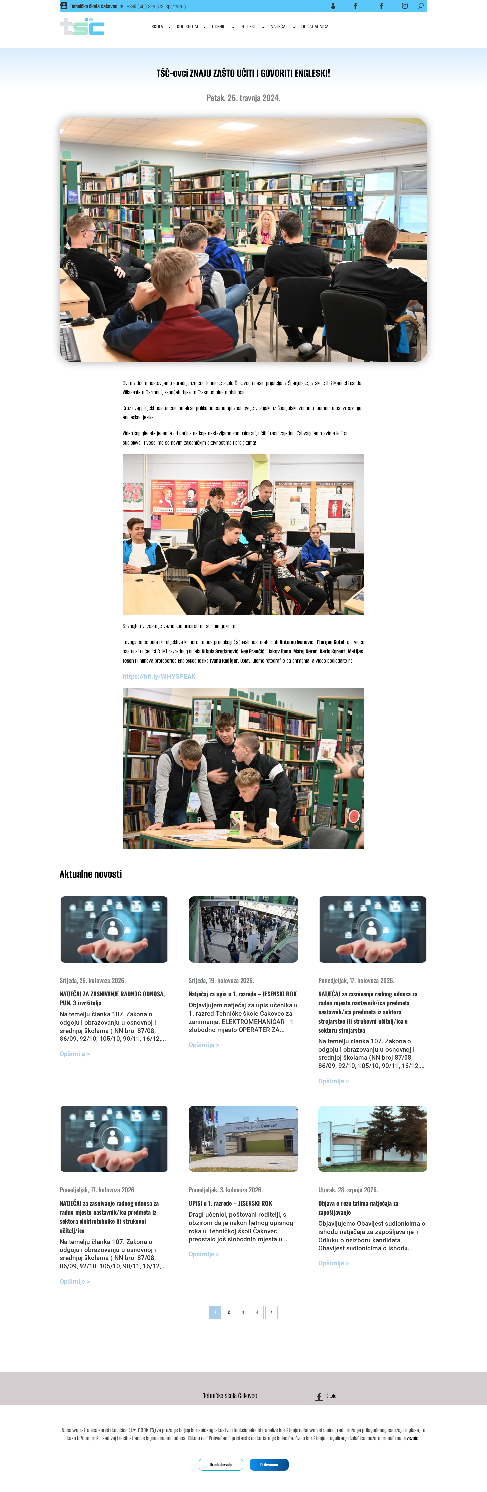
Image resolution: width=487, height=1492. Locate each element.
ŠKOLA (157, 26)
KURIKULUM (187, 26)
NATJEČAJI (279, 26)
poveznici (410, 1438)
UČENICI (219, 26)
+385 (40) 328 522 (145, 6)
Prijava (325, 5)
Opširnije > (75, 1054)
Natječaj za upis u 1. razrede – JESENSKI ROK (243, 993)
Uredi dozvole (221, 1465)
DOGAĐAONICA (314, 26)
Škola (348, 5)
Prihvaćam (269, 1465)
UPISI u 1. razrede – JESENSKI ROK (230, 1203)
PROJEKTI (249, 26)
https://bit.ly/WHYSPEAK (159, 676)
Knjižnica (372, 5)
